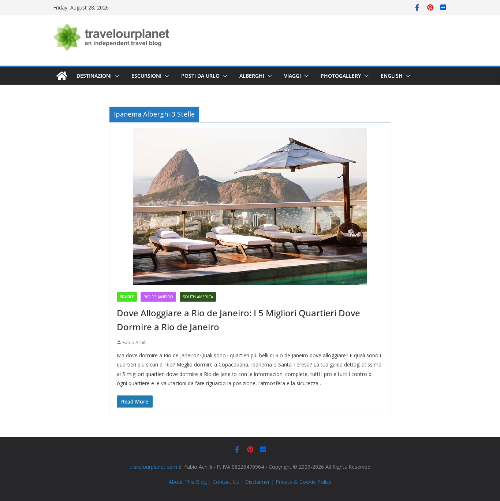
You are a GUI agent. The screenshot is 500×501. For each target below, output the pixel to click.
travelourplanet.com (153, 466)
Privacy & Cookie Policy (303, 481)
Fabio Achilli (135, 342)
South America (198, 296)
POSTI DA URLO (200, 75)
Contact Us (226, 481)
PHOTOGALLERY (341, 75)
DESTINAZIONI (94, 75)
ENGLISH (392, 75)
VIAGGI (292, 75)
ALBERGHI (251, 75)
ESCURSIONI (146, 75)
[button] (116, 76)
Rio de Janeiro (158, 296)
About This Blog (188, 481)
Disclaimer (257, 481)
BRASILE (127, 296)
